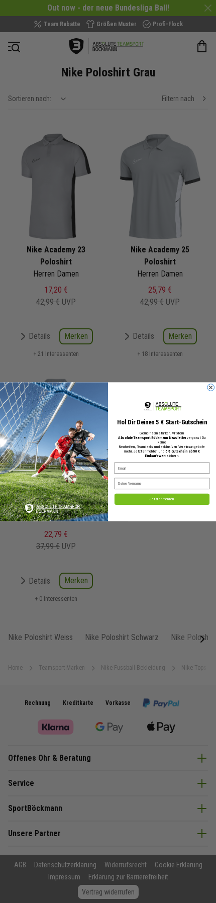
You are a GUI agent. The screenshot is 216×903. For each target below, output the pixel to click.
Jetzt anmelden (162, 499)
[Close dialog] (210, 387)
